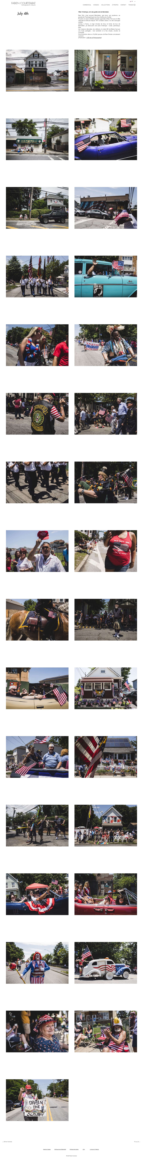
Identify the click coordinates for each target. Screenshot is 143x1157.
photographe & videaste (29, 5)
